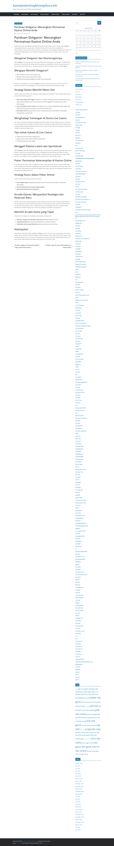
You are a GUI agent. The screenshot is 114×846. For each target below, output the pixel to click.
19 (84, 43)
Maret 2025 (78, 807)
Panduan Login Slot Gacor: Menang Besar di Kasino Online (58, 246)
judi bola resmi (92, 702)
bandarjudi (27, 33)
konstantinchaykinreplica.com (35, 5)
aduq (76, 689)
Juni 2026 (77, 768)
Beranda (16, 14)
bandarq (97, 692)
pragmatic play (93, 729)
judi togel (88, 717)
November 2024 (79, 817)
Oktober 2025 (78, 789)
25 (80, 46)
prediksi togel (88, 732)
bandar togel (79, 694)
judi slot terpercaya (93, 714)
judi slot (94, 705)
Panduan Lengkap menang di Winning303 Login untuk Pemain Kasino (27, 246)
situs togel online (87, 743)
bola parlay (87, 694)
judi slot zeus (80, 717)
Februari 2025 (79, 809)
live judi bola (86, 725)
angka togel (91, 692)
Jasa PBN (82, 14)
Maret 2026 (78, 776)
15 (95, 39)
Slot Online (34, 14)
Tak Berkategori (18, 23)
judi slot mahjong (89, 710)
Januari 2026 (78, 781)
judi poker (87, 706)
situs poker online (87, 739)
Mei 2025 (77, 801)
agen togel (83, 692)
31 (77, 49)
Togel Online (66, 14)
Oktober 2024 (78, 819)
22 (95, 43)
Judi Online (25, 14)
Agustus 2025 (78, 794)
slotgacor (31, 150)
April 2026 (78, 773)
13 (88, 39)
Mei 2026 (77, 771)
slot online (80, 750)
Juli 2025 (77, 796)
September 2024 (79, 822)
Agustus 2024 (78, 824)
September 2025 (79, 791)
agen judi (88, 689)
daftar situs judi (84, 698)
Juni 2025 (77, 799)
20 (88, 43)
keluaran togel (82, 721)
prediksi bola (79, 732)
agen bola (81, 689)
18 (80, 43)
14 (91, 39)
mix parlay (93, 725)
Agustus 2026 (78, 763)
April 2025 (78, 804)
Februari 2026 (79, 778)
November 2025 (79, 786)
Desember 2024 (79, 814)
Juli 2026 (77, 765)
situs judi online (84, 735)
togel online (84, 754)
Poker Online (55, 14)
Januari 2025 (78, 812)
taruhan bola (90, 751)
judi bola (84, 702)
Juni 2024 (77, 830)
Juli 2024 (77, 827)
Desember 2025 (79, 783)
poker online (82, 729)
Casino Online (44, 14)
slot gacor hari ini (90, 746)
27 (88, 46)
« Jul (76, 53)
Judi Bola (74, 14)
